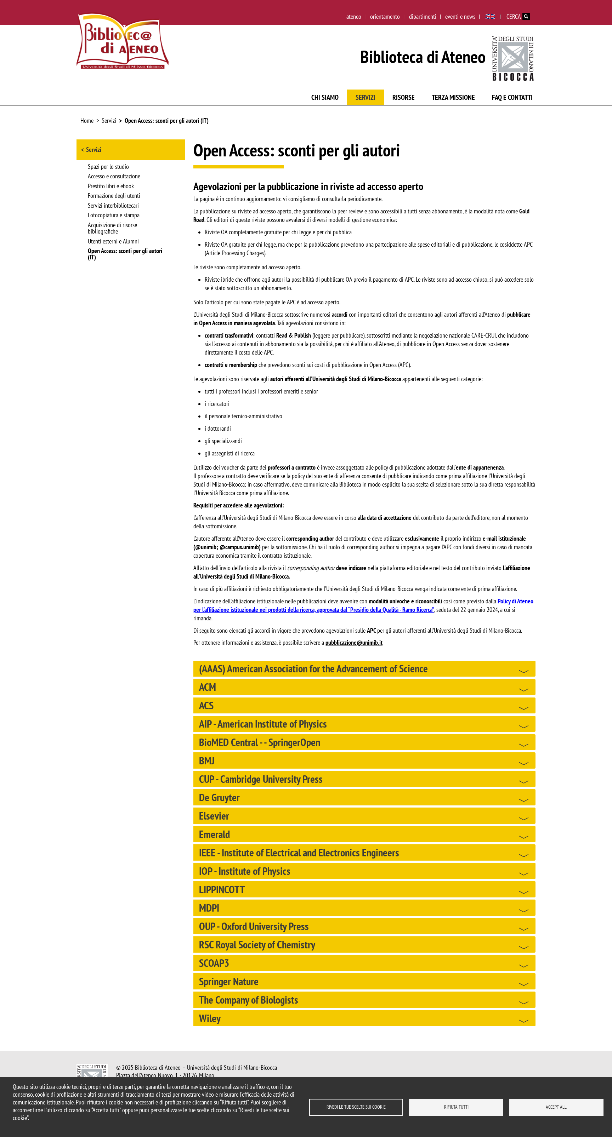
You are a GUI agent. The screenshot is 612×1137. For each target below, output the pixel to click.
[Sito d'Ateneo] (513, 57)
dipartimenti (422, 16)
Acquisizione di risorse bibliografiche (112, 228)
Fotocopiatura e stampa (114, 215)
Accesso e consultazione (114, 176)
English (490, 16)
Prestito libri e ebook (111, 186)
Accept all (556, 1107)
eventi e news (460, 16)
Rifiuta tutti (456, 1107)
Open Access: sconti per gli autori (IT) (167, 120)
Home (87, 120)
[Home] (122, 40)
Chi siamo (325, 97)
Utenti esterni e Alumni (113, 241)
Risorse (403, 97)
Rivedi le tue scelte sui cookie (356, 1107)
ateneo (353, 16)
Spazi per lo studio (108, 167)
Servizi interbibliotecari (113, 205)
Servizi (365, 97)
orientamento (385, 16)
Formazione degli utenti (114, 196)
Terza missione (453, 97)
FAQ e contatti (512, 97)
